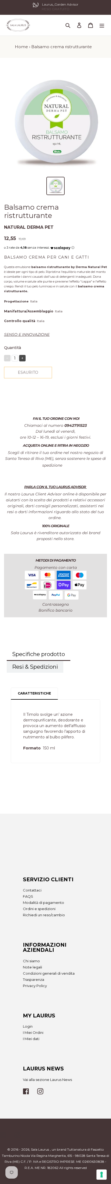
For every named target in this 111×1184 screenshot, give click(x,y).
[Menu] (101, 25)
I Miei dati (31, 1039)
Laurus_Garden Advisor (60, 5)
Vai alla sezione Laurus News (47, 1079)
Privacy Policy (35, 986)
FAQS (28, 896)
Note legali (32, 967)
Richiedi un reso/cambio (44, 915)
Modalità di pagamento (43, 902)
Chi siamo (31, 961)
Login (28, 1026)
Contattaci (32, 890)
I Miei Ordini (33, 1032)
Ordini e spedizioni (39, 909)
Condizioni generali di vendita (49, 973)
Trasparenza (33, 979)
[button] (60, 246)
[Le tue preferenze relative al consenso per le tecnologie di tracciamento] (101, 1174)
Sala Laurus (40, 1149)
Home (21, 46)
